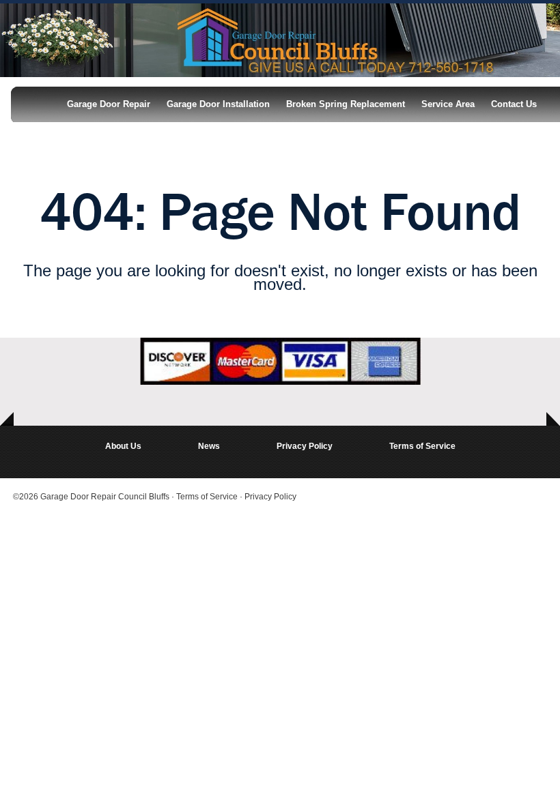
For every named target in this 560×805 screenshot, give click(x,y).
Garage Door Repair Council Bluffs (104, 496)
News (209, 446)
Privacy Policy (305, 446)
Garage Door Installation (218, 104)
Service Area (448, 104)
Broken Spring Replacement (345, 104)
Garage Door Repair (108, 104)
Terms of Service (422, 446)
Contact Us (514, 104)
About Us (123, 446)
